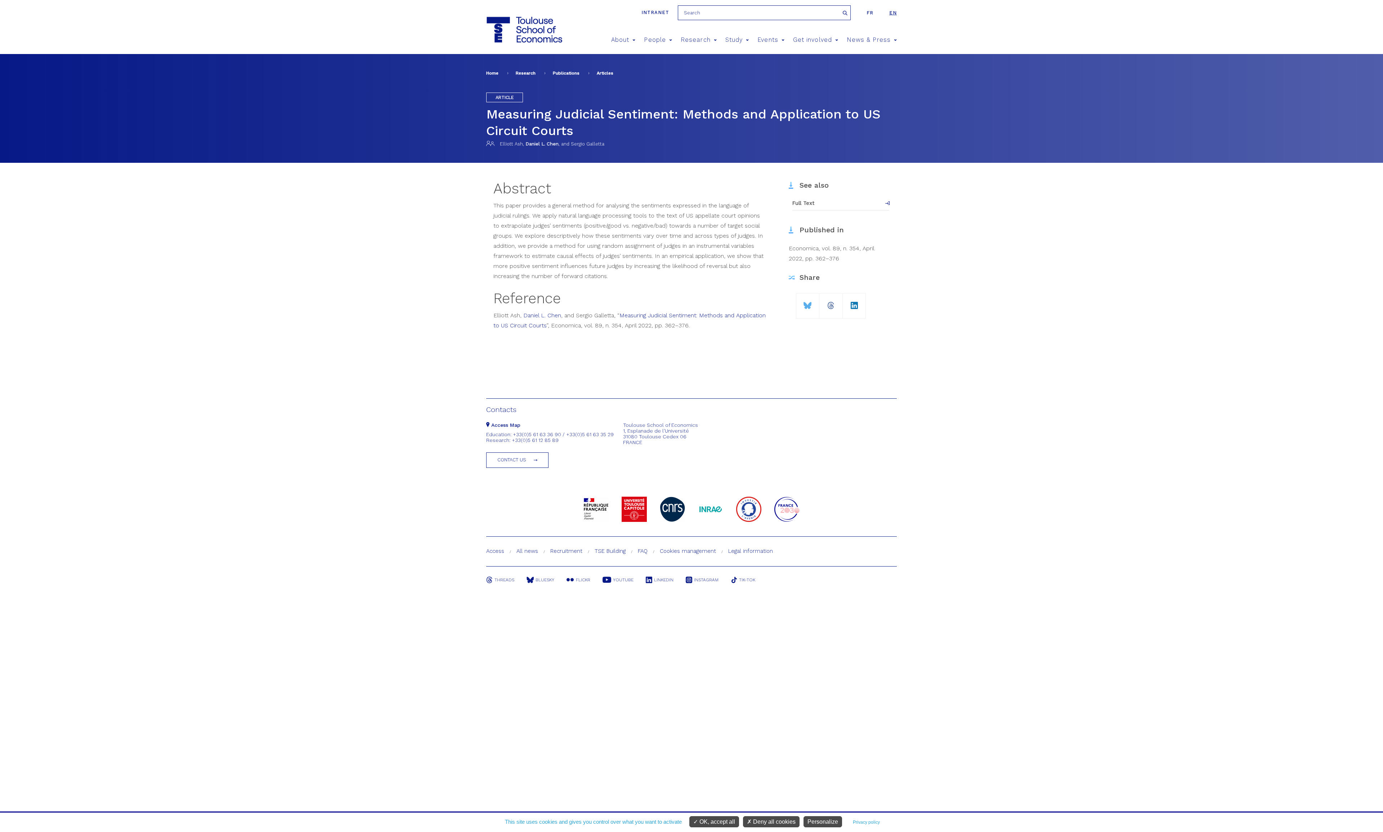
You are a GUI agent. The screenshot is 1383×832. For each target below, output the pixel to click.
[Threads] (830, 303)
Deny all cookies (774, 822)
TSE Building (610, 551)
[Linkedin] (854, 303)
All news (527, 551)
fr (870, 12)
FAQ (643, 551)
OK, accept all (716, 822)
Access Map (504, 425)
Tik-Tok (747, 579)
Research (696, 39)
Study (734, 39)
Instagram (706, 579)
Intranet (655, 12)
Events (767, 39)
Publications (566, 73)
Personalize (822, 822)
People (655, 39)
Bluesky (545, 579)
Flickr (583, 579)
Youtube (623, 579)
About (620, 39)
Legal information (750, 551)
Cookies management (688, 551)
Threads (504, 579)
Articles (605, 73)
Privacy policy (866, 822)
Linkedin (663, 579)
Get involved (812, 39)
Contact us (511, 459)
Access (495, 551)
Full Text (803, 203)
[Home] (523, 29)
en (893, 12)
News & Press (869, 39)
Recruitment (566, 551)
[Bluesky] (807, 303)
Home (492, 73)
